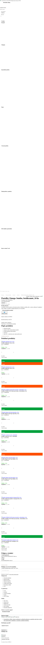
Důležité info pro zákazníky (7, 613)
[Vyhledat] (1, 293)
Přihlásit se (4, 572)
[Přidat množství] (2, 354)
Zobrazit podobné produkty (7, 310)
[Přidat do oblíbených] (2, 340)
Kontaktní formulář (6, 611)
